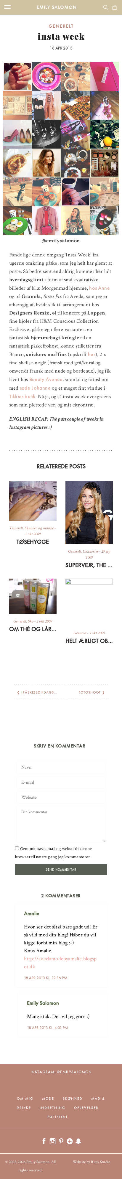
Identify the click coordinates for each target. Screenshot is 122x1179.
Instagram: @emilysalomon (61, 1071)
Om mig (25, 1098)
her (91, 354)
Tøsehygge (33, 542)
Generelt (61, 26)
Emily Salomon (57, 7)
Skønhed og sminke (39, 528)
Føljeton (57, 1116)
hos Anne (99, 287)
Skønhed (73, 1098)
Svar (100, 909)
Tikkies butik (22, 396)
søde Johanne (35, 387)
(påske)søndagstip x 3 (43, 692)
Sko (30, 621)
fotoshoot (90, 692)
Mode (48, 1098)
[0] (114, 7)
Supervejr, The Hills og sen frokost (89, 565)
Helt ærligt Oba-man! (89, 641)
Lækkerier (90, 551)
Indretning (52, 1107)
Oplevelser (86, 1107)
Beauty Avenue (45, 379)
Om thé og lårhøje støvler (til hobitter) (33, 629)
